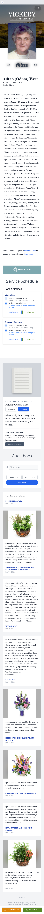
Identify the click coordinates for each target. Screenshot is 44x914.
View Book (11, 409)
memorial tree (30, 250)
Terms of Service (28, 904)
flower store (28, 254)
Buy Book (23, 409)
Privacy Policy (15, 904)
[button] (22, 525)
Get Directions (13, 312)
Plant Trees (30, 312)
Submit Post (22, 482)
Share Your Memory (14, 444)
